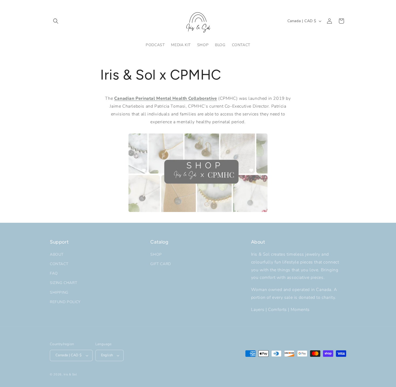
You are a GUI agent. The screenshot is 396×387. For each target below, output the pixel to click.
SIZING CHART (63, 282)
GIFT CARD (160, 263)
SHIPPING (59, 292)
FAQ (54, 273)
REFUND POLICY (65, 301)
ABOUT (57, 254)
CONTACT (59, 263)
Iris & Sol (70, 374)
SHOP (156, 254)
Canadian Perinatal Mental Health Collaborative (165, 98)
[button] (56, 21)
